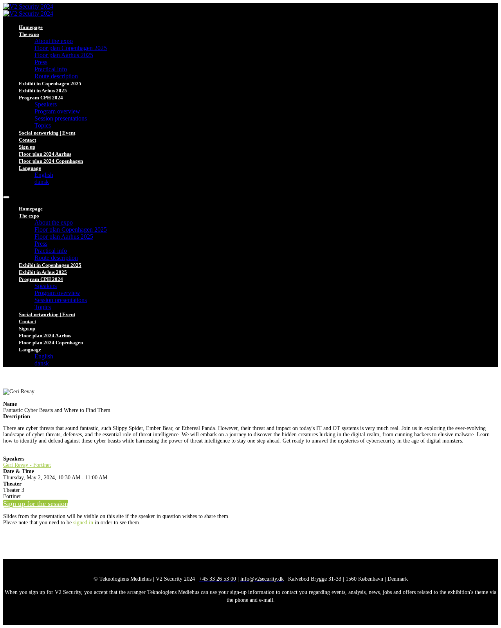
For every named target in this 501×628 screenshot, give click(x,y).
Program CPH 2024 (41, 98)
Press (40, 62)
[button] (35, 503)
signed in (83, 522)
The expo (29, 34)
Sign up (27, 147)
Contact (27, 140)
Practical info (50, 69)
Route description (56, 76)
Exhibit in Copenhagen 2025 (50, 83)
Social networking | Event (47, 133)
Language (30, 168)
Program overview (57, 111)
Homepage (31, 27)
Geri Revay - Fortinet (27, 465)
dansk (41, 181)
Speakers (45, 104)
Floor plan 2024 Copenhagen (51, 161)
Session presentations (60, 118)
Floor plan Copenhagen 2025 (70, 48)
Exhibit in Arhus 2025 (43, 91)
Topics (42, 125)
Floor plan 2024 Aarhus (45, 154)
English (43, 174)
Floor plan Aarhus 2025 (63, 55)
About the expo (53, 41)
